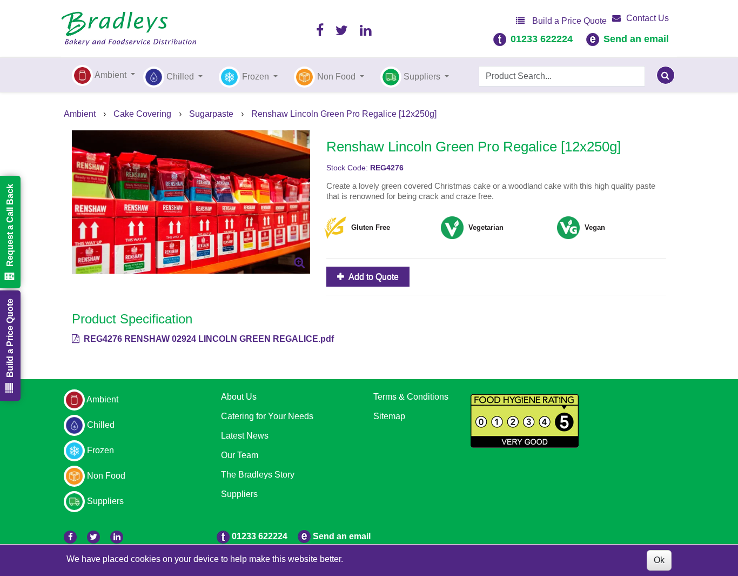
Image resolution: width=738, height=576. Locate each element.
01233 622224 (542, 39)
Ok (659, 560)
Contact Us (647, 18)
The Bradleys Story (257, 474)
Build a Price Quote (568, 20)
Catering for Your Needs (267, 416)
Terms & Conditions (410, 396)
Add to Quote (373, 276)
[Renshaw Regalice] (191, 201)
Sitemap (389, 416)
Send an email (636, 39)
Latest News (245, 435)
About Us (239, 396)
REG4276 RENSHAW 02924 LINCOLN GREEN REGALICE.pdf (208, 338)
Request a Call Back (10, 225)
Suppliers (239, 494)
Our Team (239, 455)
